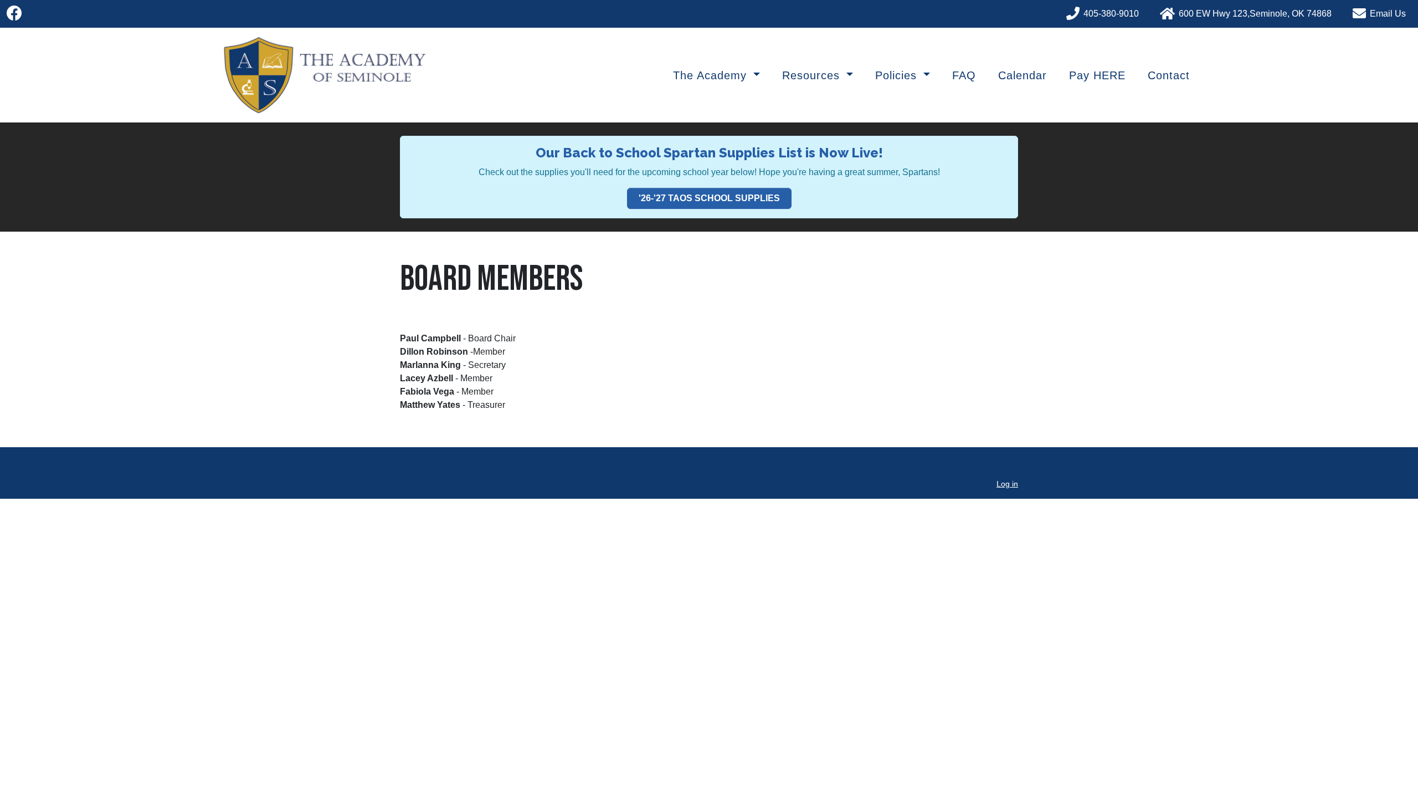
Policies (898, 75)
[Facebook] (14, 13)
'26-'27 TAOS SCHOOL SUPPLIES (709, 198)
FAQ (964, 75)
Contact (1169, 75)
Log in (1007, 483)
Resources (813, 75)
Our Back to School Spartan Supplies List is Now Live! (709, 153)
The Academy (712, 75)
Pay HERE (1097, 75)
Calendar (1022, 75)
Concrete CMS (518, 483)
